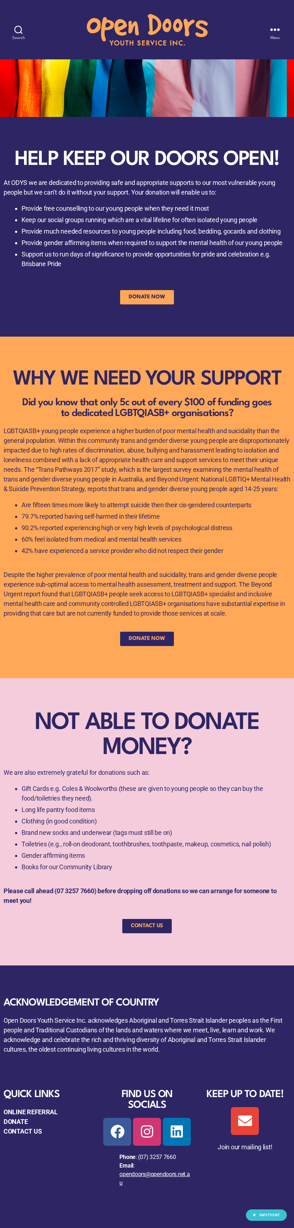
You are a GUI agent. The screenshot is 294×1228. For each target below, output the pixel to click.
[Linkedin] (177, 1132)
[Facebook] (117, 1132)
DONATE (16, 1121)
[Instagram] (147, 1132)
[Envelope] (245, 1121)
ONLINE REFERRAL (31, 1112)
